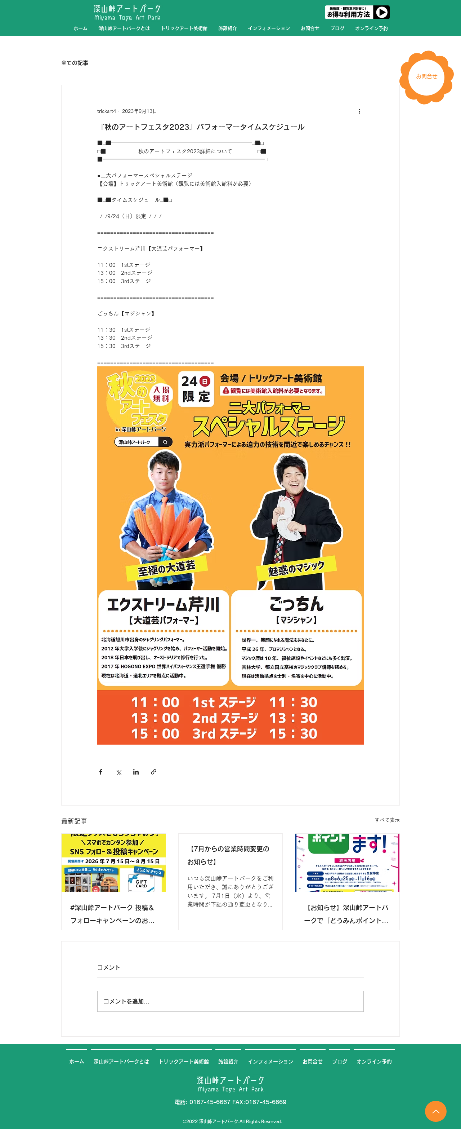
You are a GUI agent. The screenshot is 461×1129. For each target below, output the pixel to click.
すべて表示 (387, 820)
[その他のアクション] (359, 111)
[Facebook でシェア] (100, 771)
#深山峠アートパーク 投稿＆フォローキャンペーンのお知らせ (112, 915)
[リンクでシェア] (153, 771)
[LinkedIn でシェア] (136, 771)
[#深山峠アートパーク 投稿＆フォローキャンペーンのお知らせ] (114, 863)
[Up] (436, 1111)
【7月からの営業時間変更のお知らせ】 (228, 855)
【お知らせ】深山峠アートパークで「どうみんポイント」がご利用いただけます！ (346, 915)
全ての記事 (74, 63)
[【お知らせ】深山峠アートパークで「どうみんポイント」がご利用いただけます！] (347, 863)
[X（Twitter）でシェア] (118, 771)
